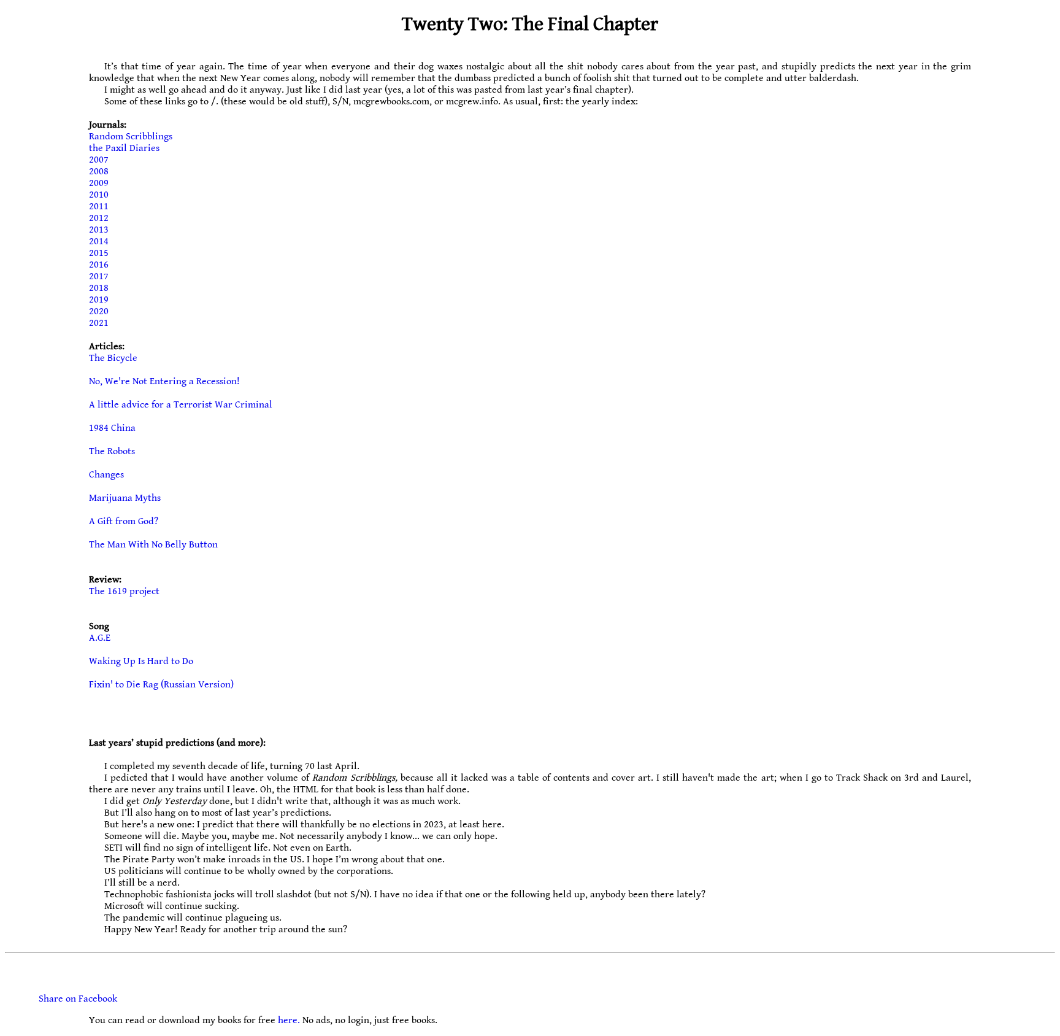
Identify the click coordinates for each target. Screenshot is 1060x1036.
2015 (99, 253)
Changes (106, 475)
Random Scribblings (130, 136)
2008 (99, 171)
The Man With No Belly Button (153, 545)
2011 (99, 206)
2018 (99, 288)
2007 (99, 160)
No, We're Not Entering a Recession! (164, 381)
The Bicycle (113, 358)
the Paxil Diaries (124, 148)
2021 (99, 323)
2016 (99, 265)
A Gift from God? (123, 521)
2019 (99, 300)
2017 (99, 276)
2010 (99, 195)
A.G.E (99, 638)
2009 (99, 183)
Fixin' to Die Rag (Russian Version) (161, 684)
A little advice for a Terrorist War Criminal (180, 405)
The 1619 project (124, 591)
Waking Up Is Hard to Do (141, 661)
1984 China (112, 428)
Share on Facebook (78, 999)
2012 (99, 218)
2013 (99, 230)
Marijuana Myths (125, 498)
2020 (99, 311)
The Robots (112, 451)
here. (289, 1020)
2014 (99, 241)
